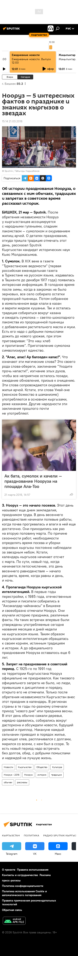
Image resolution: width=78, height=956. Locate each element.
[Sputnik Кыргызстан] (12, 30)
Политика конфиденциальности (22, 886)
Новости (8, 767)
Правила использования (32, 869)
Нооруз (28, 774)
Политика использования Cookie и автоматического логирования (24, 893)
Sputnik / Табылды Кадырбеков (22, 170)
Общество (41, 767)
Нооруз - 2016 (11, 774)
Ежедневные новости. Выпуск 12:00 (31, 60)
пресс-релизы (11, 880)
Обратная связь (12, 910)
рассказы (22, 782)
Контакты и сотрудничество (20, 875)
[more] (71, 494)
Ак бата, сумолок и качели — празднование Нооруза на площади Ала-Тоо (33, 481)
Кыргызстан (25, 767)
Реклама (45, 875)
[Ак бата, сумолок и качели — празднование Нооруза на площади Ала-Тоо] (39, 445)
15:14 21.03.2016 (12, 121)
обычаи (8, 782)
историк (41, 774)
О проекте (8, 869)
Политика (31, 835)
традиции (56, 774)
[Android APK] (14, 921)
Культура (57, 767)
